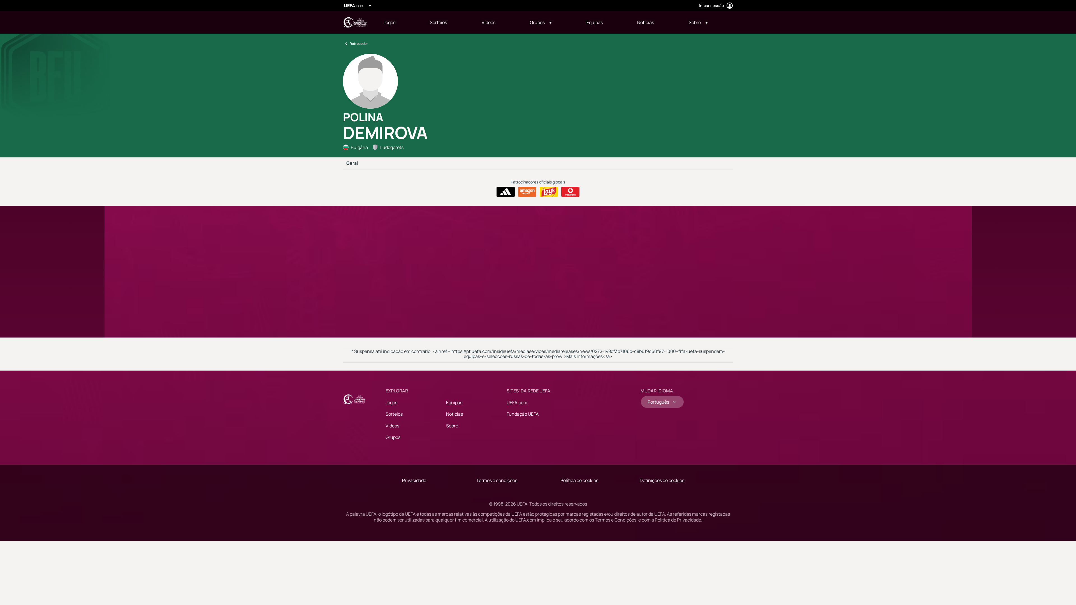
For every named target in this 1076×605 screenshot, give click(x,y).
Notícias (454, 414)
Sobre (452, 426)
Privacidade (414, 480)
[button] (540, 22)
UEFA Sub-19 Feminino (355, 22)
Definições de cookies (662, 480)
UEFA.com (517, 402)
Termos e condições (496, 480)
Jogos (391, 402)
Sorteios (394, 414)
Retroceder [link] (359, 43)
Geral (352, 163)
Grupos (393, 437)
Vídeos (392, 426)
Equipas (454, 402)
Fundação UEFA (523, 414)
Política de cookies (579, 480)
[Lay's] (549, 192)
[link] (389, 22)
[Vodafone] (570, 192)
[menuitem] (399, 22)
